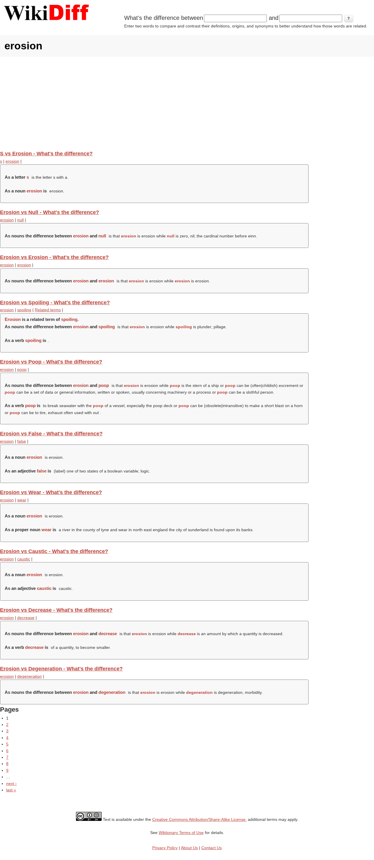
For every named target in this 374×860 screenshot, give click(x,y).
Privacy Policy (165, 847)
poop (22, 369)
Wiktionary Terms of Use (181, 832)
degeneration (29, 676)
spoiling (24, 309)
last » (11, 790)
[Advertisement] (187, 103)
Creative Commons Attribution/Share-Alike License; (199, 819)
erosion (12, 161)
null (20, 220)
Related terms (48, 309)
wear (21, 500)
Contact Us (211, 847)
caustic (23, 559)
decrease (25, 617)
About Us (189, 847)
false (21, 441)
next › (11, 783)
